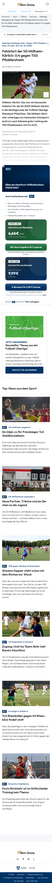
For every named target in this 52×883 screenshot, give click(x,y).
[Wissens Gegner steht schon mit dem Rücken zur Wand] (26, 548)
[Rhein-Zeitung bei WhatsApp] (17, 859)
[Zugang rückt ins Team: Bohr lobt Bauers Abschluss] (26, 623)
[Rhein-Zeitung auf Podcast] (33, 859)
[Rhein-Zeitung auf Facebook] (23, 859)
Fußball (23, 16)
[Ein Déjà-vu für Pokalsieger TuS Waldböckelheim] (26, 409)
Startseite (6, 16)
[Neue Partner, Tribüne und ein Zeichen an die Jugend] (26, 478)
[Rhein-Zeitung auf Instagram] (28, 859)
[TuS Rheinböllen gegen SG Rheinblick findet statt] (26, 693)
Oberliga (33, 16)
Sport (15, 16)
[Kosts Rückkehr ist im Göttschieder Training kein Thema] (26, 765)
